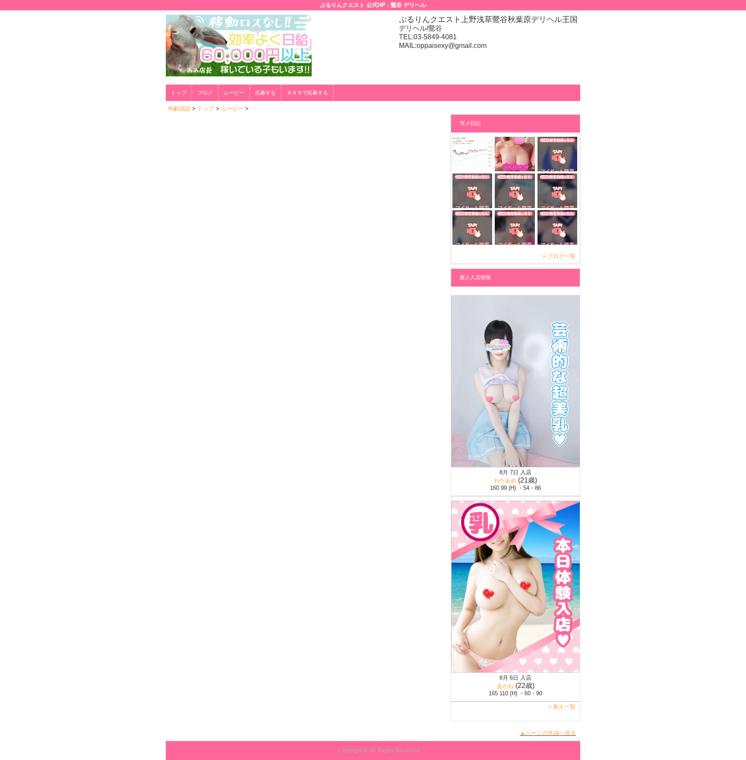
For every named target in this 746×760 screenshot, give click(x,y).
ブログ (205, 93)
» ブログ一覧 (559, 256)
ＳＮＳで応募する (307, 93)
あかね (505, 686)
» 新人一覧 (561, 706)
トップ (178, 93)
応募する (265, 93)
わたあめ (505, 480)
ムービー (234, 93)
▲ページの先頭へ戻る (548, 733)
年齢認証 (179, 108)
